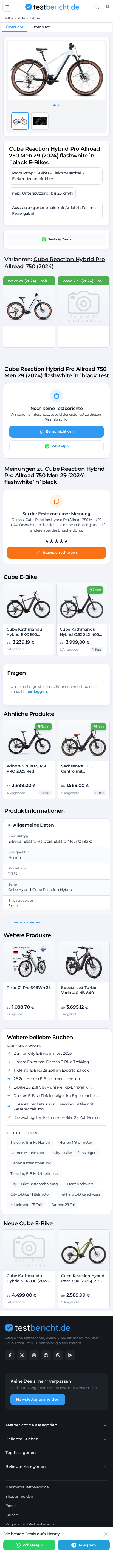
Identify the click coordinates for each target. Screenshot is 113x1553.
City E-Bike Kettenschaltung (34, 1184)
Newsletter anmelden (38, 1399)
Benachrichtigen (60, 431)
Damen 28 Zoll (63, 1204)
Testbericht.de (14, 18)
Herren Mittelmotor (75, 1142)
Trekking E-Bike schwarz (79, 1194)
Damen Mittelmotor (27, 1152)
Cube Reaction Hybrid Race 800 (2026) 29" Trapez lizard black (82, 1281)
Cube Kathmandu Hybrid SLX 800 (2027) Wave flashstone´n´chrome (28, 1283)
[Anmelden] (107, 7)
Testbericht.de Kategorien (31, 1425)
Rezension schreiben (60, 552)
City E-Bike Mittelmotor (30, 1194)
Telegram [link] (87, 1545)
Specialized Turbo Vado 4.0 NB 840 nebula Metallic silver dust (82, 995)
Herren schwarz (80, 1184)
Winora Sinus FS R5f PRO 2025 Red (26, 769)
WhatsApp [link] (32, 1545)
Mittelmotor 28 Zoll (26, 1204)
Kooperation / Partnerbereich (29, 1524)
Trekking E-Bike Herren (30, 1142)
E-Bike (35, 18)
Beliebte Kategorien (25, 1466)
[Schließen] (106, 1534)
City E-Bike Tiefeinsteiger (74, 1152)
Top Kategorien (20, 1452)
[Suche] (97, 7)
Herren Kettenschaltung (30, 1163)
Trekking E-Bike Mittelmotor (34, 1173)
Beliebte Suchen (22, 1438)
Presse (10, 1505)
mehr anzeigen (26, 922)
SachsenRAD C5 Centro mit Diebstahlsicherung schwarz (80, 774)
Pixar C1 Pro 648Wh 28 (29, 987)
